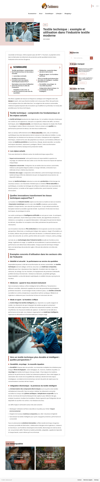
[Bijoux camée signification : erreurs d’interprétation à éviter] (73, 81)
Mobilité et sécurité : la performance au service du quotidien (22, 91)
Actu (45, 24)
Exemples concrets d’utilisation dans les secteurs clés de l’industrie (23, 85)
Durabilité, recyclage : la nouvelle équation (47, 84)
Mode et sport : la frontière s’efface (48, 75)
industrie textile (25, 124)
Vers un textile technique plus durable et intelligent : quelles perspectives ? (48, 80)
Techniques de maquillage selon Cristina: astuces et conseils (20, 455)
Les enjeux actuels (19, 76)
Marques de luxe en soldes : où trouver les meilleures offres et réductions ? (85, 70)
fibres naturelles (37, 133)
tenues (10, 101)
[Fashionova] (50, 6)
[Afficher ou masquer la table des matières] (43, 67)
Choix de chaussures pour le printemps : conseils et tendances (50, 455)
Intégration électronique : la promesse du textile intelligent (49, 89)
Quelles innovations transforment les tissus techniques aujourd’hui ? (20, 80)
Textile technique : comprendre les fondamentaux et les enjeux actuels (23, 72)
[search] (92, 6)
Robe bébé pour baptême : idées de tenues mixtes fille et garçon (81, 98)
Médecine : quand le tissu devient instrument (48, 71)
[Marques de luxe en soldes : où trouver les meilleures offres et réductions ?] (73, 71)
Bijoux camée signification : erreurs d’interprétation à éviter (85, 79)
